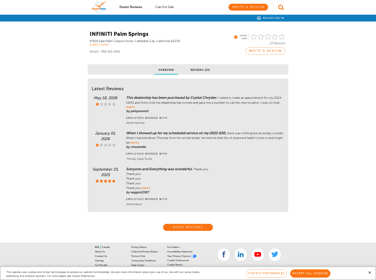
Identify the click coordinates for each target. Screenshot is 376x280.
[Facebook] (224, 254)
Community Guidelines (143, 261)
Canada (106, 247)
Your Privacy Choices (179, 256)
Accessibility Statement (179, 252)
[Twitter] (275, 254)
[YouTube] (258, 254)
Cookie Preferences (178, 260)
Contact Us (101, 256)
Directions (99, 45)
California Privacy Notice (144, 252)
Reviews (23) (200, 70)
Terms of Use (138, 256)
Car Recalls (101, 265)
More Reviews (188, 227)
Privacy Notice (139, 247)
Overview (166, 70)
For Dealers (173, 247)
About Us (100, 252)
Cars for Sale (164, 7)
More (130, 107)
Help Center (138, 265)
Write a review (265, 51)
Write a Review (248, 7)
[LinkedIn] (241, 254)
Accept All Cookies (310, 273)
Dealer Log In (273, 18)
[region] (188, 273)
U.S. (97, 247)
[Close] (369, 272)
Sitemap (99, 261)
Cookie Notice (175, 265)
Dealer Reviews (130, 7)
